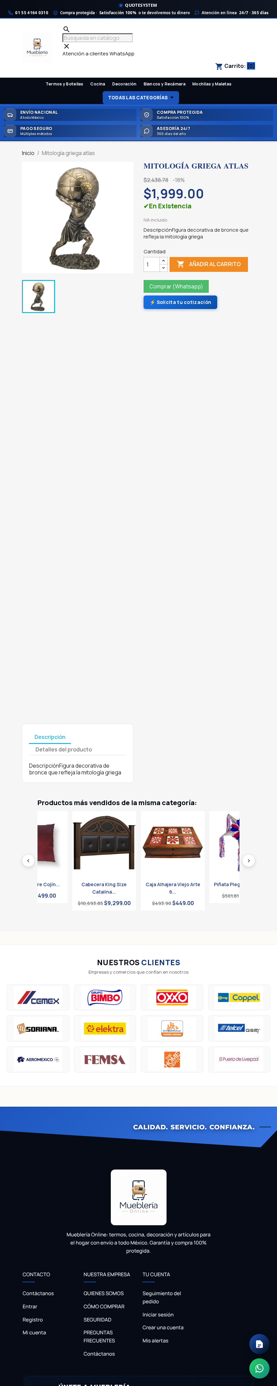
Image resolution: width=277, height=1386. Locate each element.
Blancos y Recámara (164, 84)
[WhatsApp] (259, 1368)
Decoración (124, 84)
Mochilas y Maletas (211, 84)
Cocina (97, 84)
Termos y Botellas (64, 84)
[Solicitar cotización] (259, 1344)
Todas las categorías (138, 98)
